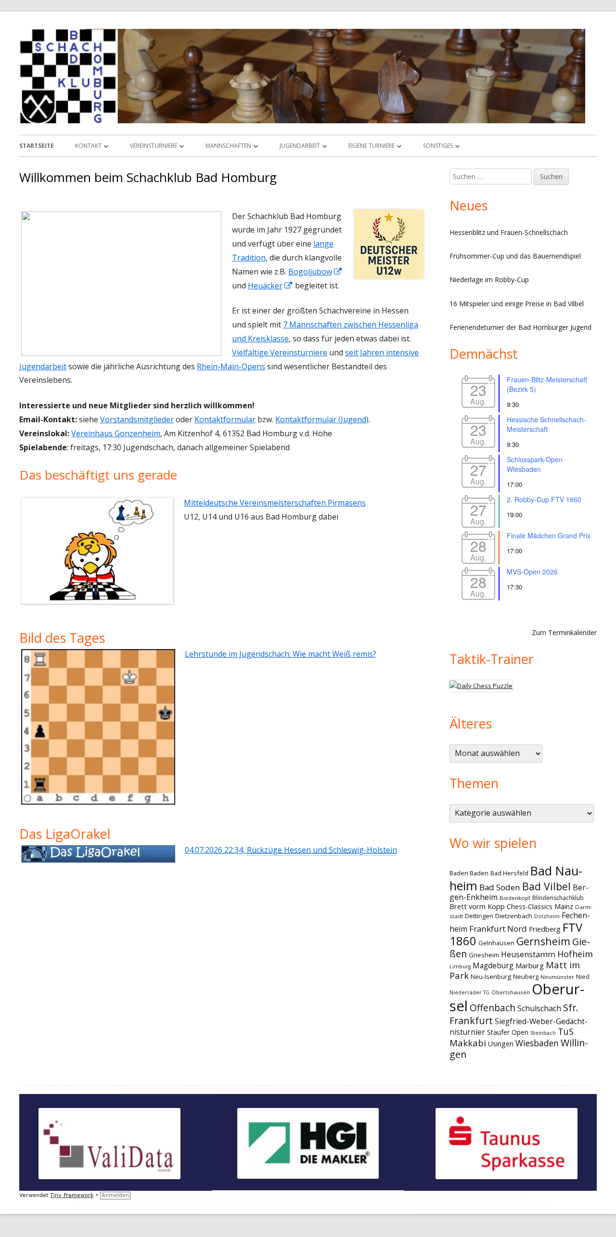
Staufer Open (507, 1032)
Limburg (460, 966)
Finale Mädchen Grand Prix (548, 535)
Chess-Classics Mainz (540, 906)
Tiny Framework (71, 1195)
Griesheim (484, 955)
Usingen (500, 1043)
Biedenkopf (515, 897)
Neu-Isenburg (491, 976)
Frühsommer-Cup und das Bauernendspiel (515, 255)
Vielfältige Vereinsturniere (279, 352)
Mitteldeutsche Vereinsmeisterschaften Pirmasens (275, 502)
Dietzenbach (513, 915)
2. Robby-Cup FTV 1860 (544, 499)
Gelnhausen (496, 942)
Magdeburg (493, 966)
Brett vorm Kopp (477, 906)
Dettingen (479, 915)
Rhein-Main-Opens (231, 366)
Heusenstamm (528, 954)
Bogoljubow (315, 271)
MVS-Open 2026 (532, 571)
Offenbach (492, 1008)
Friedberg (545, 929)
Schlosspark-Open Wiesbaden (535, 464)
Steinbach (543, 1032)
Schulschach (539, 1008)
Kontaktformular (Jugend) (322, 419)
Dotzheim (547, 916)
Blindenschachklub (558, 898)
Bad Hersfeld (509, 873)
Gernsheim (543, 941)
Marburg (529, 965)
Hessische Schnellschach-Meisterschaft (546, 424)
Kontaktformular (225, 419)
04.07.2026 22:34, (291, 850)
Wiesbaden (537, 1043)
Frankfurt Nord (498, 928)
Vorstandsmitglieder (137, 419)
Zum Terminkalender (564, 632)
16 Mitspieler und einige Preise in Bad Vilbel (516, 303)
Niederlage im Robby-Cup (489, 279)
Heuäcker (270, 285)
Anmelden (115, 1195)
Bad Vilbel (546, 886)
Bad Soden (499, 887)
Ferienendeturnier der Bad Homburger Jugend (520, 327)
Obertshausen (510, 992)
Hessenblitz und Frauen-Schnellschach (508, 232)
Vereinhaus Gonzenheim (115, 433)
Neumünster (557, 976)
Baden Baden (468, 873)
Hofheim (575, 954)
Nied (583, 977)
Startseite (36, 146)
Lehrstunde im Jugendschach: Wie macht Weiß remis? (280, 654)
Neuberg (526, 976)
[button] (36, 283)
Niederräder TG (469, 992)
